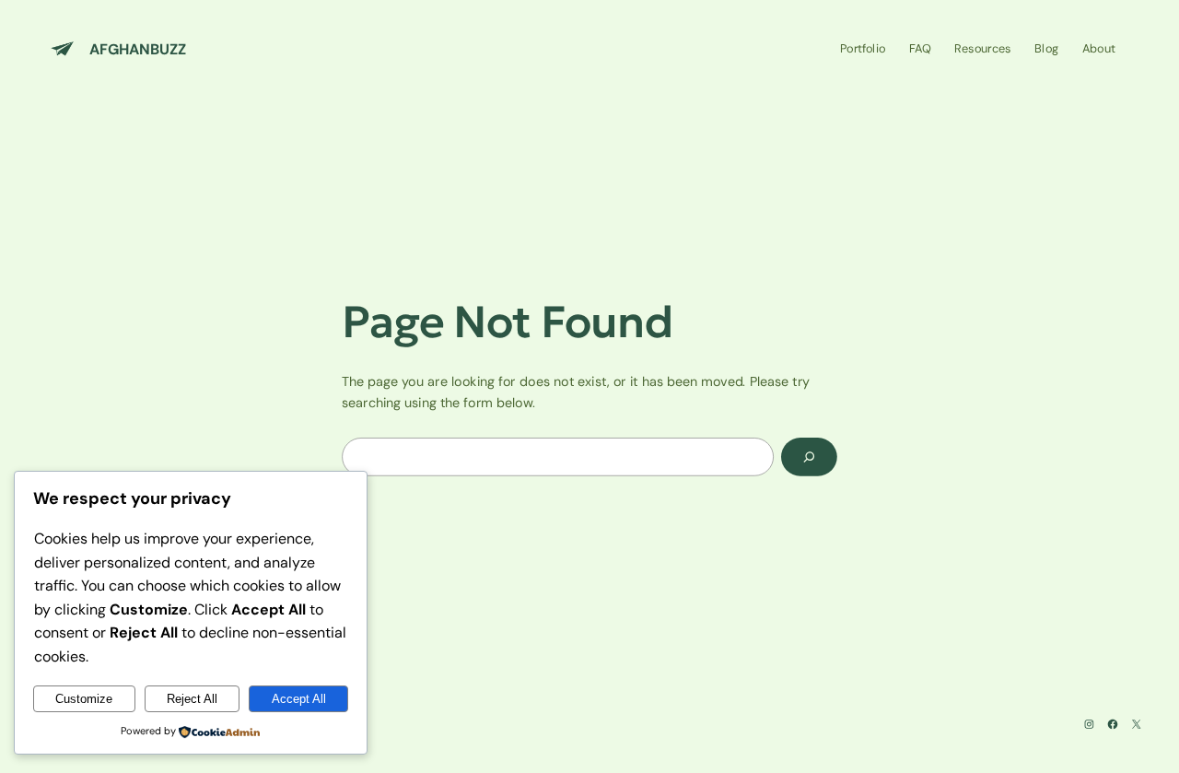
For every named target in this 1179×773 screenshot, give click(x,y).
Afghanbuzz (137, 48)
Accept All (299, 699)
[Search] (809, 457)
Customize (83, 699)
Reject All (192, 699)
